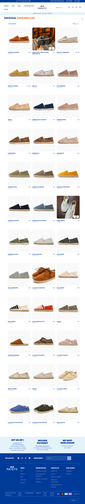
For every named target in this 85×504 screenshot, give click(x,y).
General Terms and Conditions (10, 494)
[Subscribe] (69, 458)
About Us (38, 482)
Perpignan (69, 471)
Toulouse (68, 474)
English (74, 500)
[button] (7, 6)
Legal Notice (20, 494)
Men (21, 471)
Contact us (54, 471)
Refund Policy (52, 494)
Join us (53, 474)
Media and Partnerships (54, 481)
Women (22, 474)
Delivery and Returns (41, 479)
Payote (78, 494)
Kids (21, 477)
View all (22, 482)
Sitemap (38, 493)
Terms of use (45, 494)
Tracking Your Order (41, 471)
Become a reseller (56, 477)
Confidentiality (29, 493)
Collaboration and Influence (56, 486)
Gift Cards (23, 479)
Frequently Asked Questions (40, 475)
